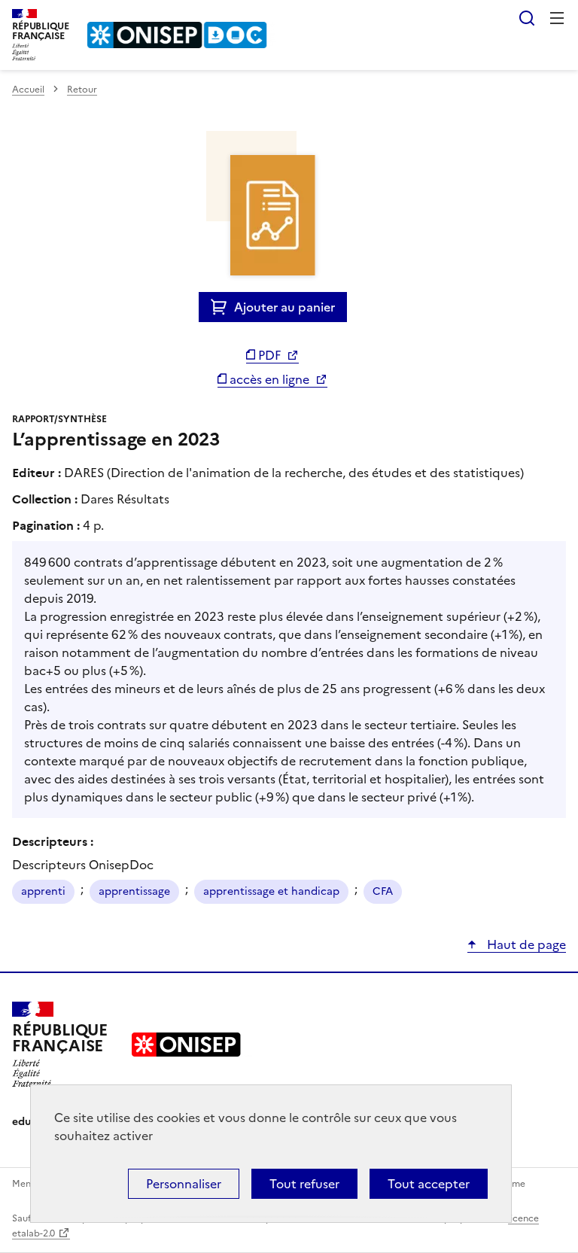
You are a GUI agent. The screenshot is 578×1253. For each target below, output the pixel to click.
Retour (82, 89)
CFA (383, 891)
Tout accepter (429, 1184)
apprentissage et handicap (271, 891)
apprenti (43, 891)
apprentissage (134, 891)
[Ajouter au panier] (222, 307)
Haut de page (525, 944)
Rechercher (527, 18)
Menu (557, 18)
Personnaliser (183, 1184)
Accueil (28, 89)
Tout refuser (304, 1184)
